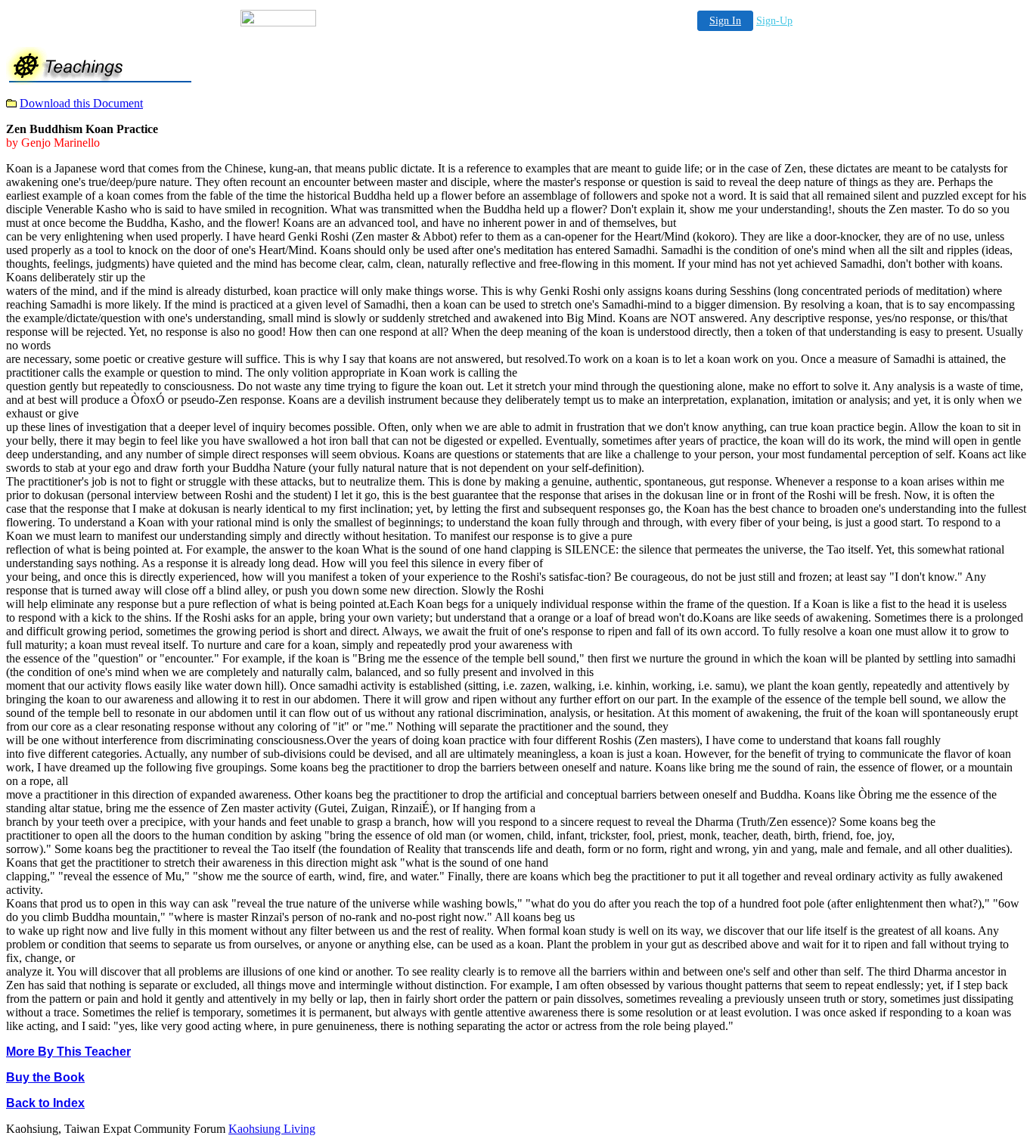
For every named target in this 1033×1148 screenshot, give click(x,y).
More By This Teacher (68, 1051)
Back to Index (45, 1103)
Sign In (725, 20)
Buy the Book (45, 1077)
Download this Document (81, 103)
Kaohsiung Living (271, 1128)
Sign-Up (774, 20)
